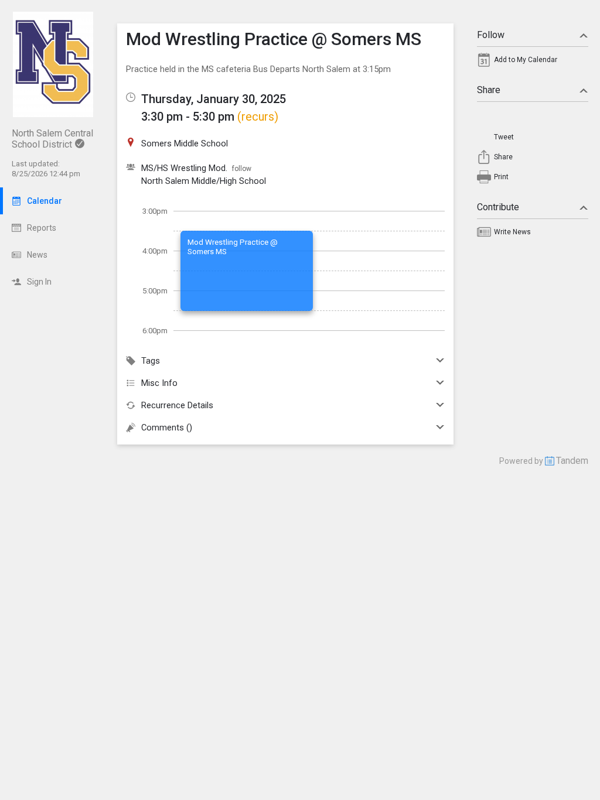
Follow (490, 34)
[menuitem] (532, 63)
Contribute (498, 207)
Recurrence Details (177, 405)
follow (241, 169)
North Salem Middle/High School (203, 181)
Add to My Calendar (525, 60)
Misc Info (159, 383)
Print (501, 177)
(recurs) (257, 117)
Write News (512, 232)
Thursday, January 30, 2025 (213, 99)
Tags (150, 360)
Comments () (166, 427)
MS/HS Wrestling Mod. (184, 168)
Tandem (572, 460)
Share (488, 89)
